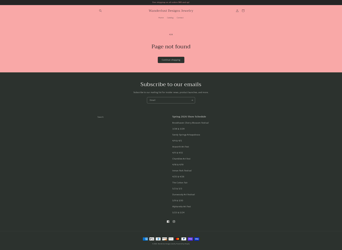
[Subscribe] (192, 100)
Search (101, 117)
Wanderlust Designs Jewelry (167, 244)
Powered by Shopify (183, 244)
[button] (100, 11)
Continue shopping (171, 60)
